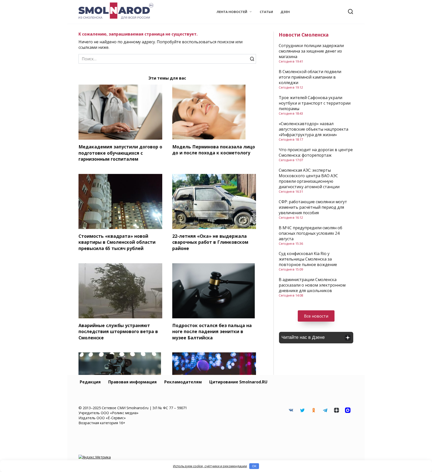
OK (254, 466)
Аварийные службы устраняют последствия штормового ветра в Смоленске (118, 331)
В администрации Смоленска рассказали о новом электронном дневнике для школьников (312, 285)
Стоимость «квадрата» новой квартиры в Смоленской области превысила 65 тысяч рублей (117, 242)
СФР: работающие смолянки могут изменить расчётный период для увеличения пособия (313, 207)
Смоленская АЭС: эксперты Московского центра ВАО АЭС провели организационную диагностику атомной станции (309, 178)
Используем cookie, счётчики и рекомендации (210, 466)
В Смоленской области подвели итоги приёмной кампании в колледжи (310, 77)
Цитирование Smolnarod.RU (238, 382)
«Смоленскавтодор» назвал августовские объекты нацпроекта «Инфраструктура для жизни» (313, 129)
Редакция (90, 382)
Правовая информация (132, 382)
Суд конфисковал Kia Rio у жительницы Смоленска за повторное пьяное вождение (308, 259)
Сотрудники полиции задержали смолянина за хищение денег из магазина (311, 51)
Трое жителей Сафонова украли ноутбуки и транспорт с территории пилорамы (314, 103)
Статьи (266, 12)
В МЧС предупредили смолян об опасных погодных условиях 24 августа (310, 233)
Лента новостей (231, 12)
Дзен (285, 12)
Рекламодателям (183, 382)
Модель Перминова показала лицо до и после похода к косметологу (213, 149)
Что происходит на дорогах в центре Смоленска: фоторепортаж (316, 152)
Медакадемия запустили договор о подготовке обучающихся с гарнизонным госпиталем (120, 153)
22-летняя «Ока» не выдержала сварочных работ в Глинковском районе (210, 242)
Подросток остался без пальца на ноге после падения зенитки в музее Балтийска (212, 331)
